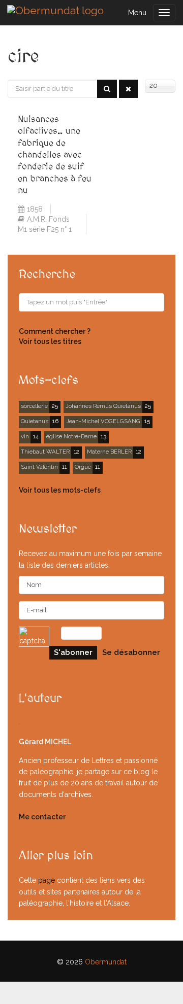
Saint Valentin (39, 466)
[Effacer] (128, 89)
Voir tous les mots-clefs (60, 490)
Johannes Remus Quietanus (103, 405)
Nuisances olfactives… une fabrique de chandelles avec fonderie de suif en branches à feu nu (55, 155)
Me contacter (42, 817)
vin (25, 436)
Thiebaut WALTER (45, 451)
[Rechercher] (107, 89)
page (46, 880)
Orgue (83, 466)
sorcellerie (34, 405)
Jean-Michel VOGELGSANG (103, 421)
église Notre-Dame (71, 436)
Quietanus (34, 421)
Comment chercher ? (54, 331)
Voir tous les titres (50, 341)
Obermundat (106, 962)
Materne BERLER (109, 451)
